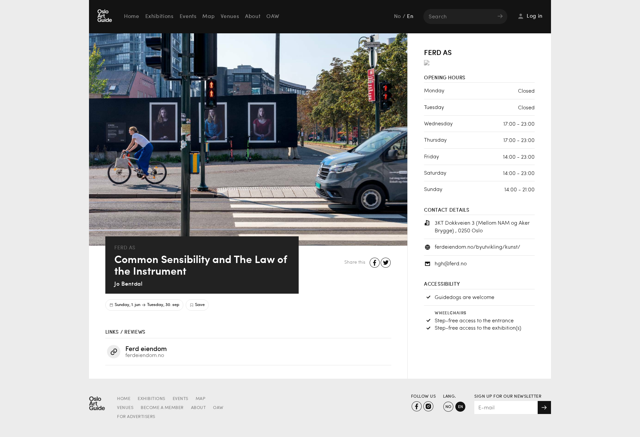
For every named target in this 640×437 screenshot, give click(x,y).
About (252, 16)
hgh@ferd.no (451, 263)
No (397, 16)
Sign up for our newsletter (507, 396)
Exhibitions (159, 16)
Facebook (374, 262)
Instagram (428, 406)
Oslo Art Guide (105, 16)
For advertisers (136, 417)
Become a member (162, 408)
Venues (230, 16)
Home (131, 16)
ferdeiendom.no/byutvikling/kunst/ (477, 246)
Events (188, 16)
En (410, 16)
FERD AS (125, 247)
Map (208, 16)
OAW (272, 16)
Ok (544, 407)
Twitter (385, 262)
